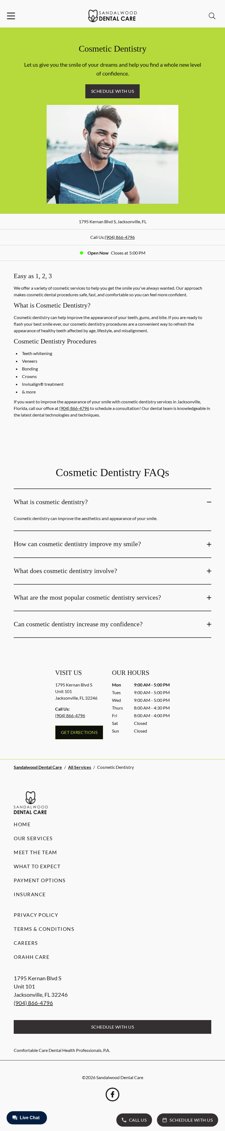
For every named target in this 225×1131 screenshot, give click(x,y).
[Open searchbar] (212, 16)
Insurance (30, 894)
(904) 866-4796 (120, 237)
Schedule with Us (112, 91)
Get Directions (79, 732)
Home (22, 824)
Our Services (33, 838)
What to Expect (37, 866)
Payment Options (40, 880)
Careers (26, 943)
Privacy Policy (36, 915)
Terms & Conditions (44, 929)
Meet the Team (35, 852)
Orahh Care (31, 957)
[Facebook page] (112, 1094)
